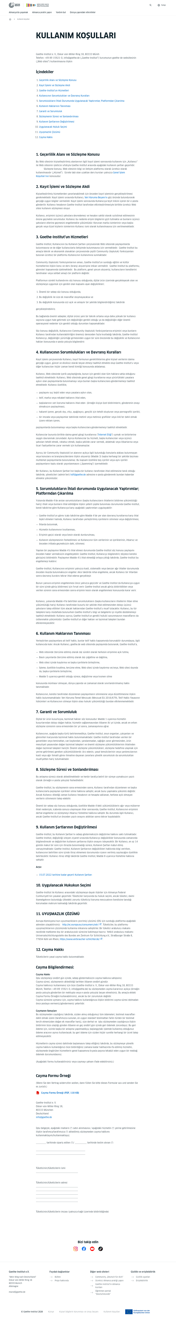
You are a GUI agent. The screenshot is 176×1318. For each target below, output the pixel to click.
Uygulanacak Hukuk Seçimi (53, 126)
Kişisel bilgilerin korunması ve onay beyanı (78, 1311)
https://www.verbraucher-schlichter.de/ (80, 939)
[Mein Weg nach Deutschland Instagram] (75, 1248)
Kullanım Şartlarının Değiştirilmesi (56, 121)
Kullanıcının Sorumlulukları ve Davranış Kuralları (64, 95)
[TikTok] (100, 1248)
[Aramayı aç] (150, 5)
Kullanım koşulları (112, 1311)
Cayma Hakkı (46, 137)
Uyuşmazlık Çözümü (49, 132)
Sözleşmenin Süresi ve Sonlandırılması (59, 116)
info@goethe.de (44, 1117)
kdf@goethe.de (78, 474)
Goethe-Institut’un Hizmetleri (54, 90)
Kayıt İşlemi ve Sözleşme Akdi (54, 85)
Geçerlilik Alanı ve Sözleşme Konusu (57, 80)
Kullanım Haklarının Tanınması (54, 106)
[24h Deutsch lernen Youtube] (92, 1248)
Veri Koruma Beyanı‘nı (96, 197)
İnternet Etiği (105, 434)
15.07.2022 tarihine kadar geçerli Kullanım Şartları (65, 874)
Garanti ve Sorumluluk (50, 111)
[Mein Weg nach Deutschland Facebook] (84, 1248)
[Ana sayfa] (37, 5)
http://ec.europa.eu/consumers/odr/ (80, 924)
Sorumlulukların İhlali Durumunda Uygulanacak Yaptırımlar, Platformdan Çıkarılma (81, 100)
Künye (51, 1311)
